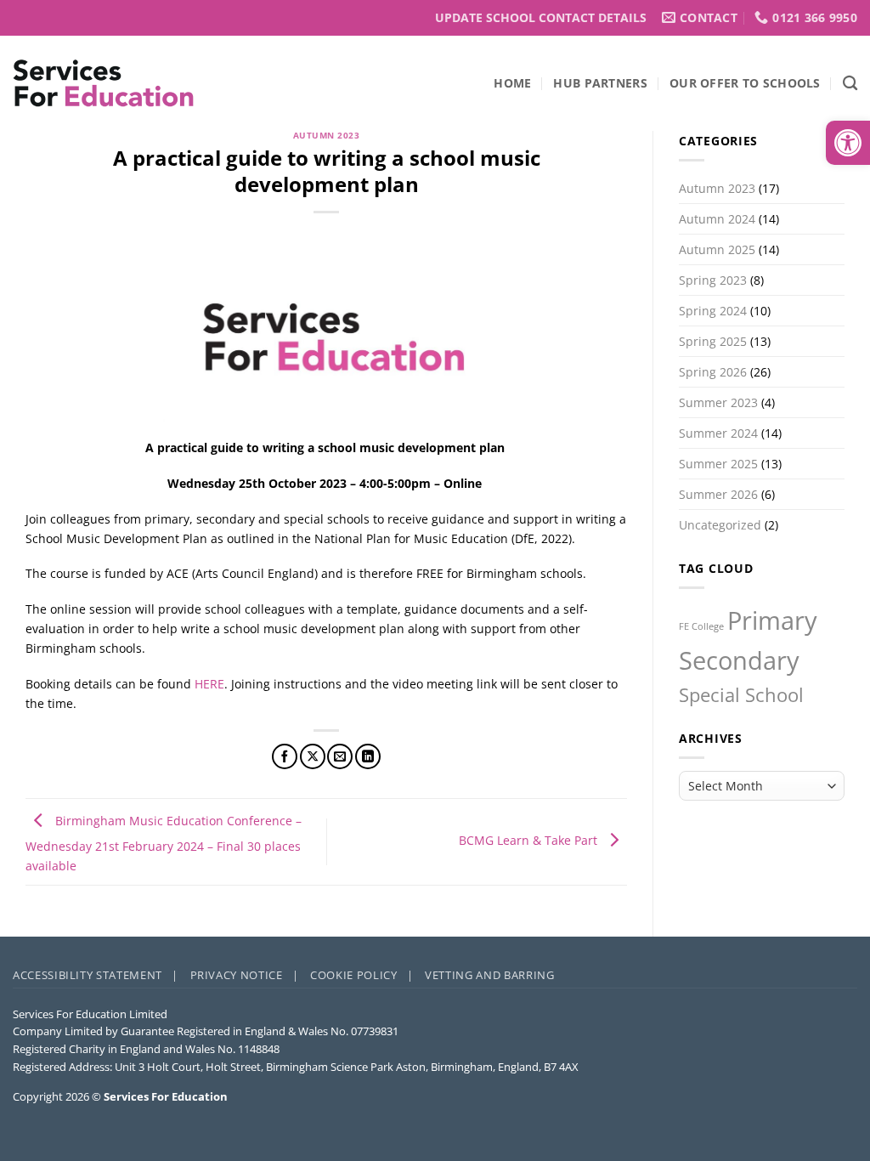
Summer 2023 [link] (718, 402)
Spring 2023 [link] (713, 280)
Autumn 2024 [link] (717, 219)
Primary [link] (772, 620)
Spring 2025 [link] (713, 341)
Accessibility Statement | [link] (95, 975)
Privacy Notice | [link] (244, 975)
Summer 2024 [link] (718, 433)
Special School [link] (741, 694)
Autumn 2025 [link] (717, 249)
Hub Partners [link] (600, 83)
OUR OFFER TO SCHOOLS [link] (745, 83)
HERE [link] (209, 684)
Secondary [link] (739, 660)
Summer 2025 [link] (718, 464)
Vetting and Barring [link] (489, 975)
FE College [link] (701, 626)
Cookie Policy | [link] (361, 975)
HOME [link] (512, 83)
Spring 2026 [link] (713, 372)
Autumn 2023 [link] (326, 135)
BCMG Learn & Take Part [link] (530, 840)
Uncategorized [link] (720, 525)
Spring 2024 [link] (713, 311)
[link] (848, 143)
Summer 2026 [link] (718, 494)
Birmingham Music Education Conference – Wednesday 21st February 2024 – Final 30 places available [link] (163, 843)
